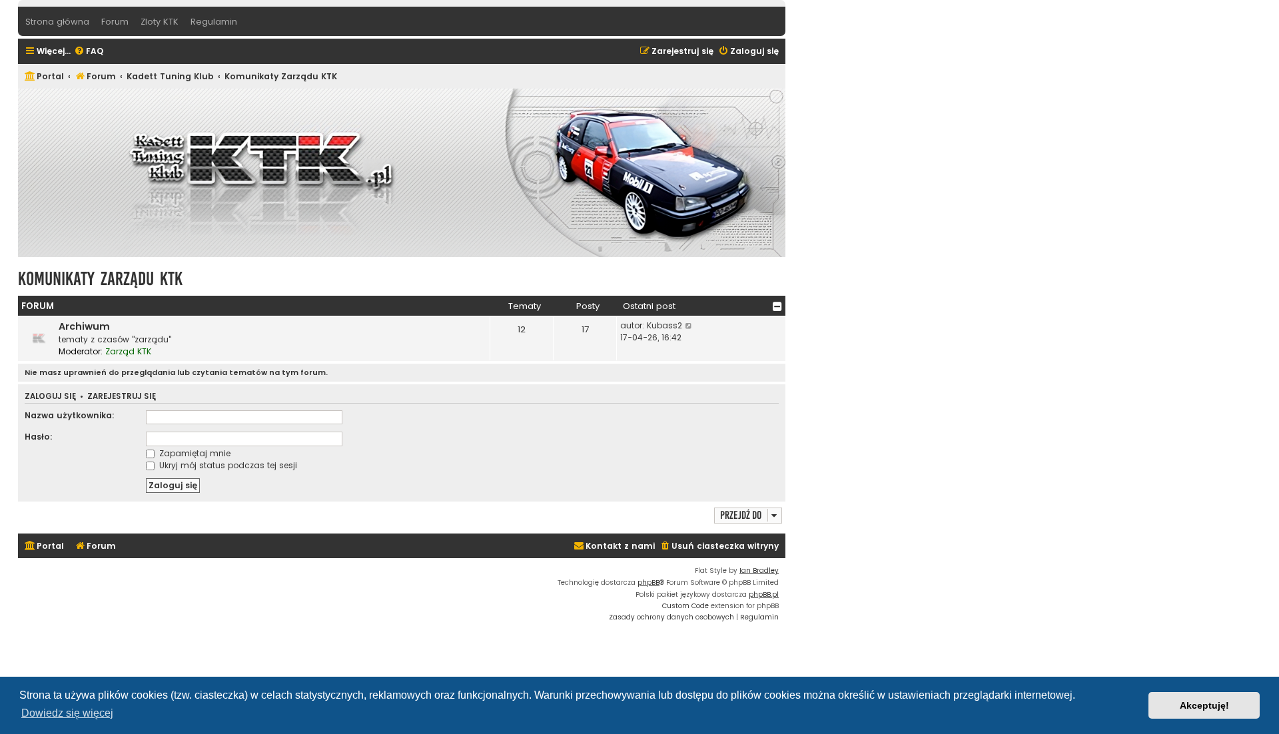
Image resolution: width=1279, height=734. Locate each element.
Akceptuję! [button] (1204, 705)
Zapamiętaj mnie (193, 453)
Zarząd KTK (128, 351)
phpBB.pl (764, 594)
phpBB (648, 582)
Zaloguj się (50, 397)
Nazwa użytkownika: (70, 415)
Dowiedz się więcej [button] (67, 713)
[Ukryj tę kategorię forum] (777, 306)
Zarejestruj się (121, 397)
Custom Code (685, 606)
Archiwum (84, 326)
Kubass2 (664, 325)
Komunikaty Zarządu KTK (100, 278)
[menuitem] (88, 52)
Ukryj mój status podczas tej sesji (227, 465)
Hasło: (39, 436)
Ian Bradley (759, 570)
